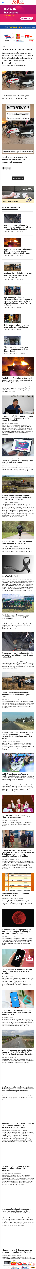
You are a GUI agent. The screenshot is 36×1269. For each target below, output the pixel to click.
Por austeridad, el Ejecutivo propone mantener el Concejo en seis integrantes (17, 1168)
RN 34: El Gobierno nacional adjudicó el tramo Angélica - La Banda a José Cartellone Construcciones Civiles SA (18, 1052)
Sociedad (12, 820)
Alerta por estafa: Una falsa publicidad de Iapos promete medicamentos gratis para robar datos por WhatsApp (18, 1089)
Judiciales (14, 1255)
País (14, 741)
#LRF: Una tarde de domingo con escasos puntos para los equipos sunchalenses (15, 617)
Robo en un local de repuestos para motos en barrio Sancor (16, 326)
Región (11, 1057)
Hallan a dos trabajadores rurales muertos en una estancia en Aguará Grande (18, 275)
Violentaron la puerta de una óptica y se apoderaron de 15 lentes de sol (16, 349)
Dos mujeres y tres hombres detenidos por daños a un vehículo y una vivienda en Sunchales (18, 227)
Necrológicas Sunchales (21, 579)
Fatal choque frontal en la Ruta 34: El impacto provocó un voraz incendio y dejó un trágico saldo (18, 251)
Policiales (4, 47)
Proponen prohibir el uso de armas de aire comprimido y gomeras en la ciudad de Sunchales (17, 418)
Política (21, 1130)
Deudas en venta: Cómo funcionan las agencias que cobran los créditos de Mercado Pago (17, 1012)
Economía (6, 1017)
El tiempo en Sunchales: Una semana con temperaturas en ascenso (17, 542)
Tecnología (6, 976)
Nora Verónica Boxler (10, 576)
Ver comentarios (18, 178)
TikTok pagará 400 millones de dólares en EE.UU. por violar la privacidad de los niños (18, 971)
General (11, 546)
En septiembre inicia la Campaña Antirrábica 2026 (15, 894)
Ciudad (11, 423)
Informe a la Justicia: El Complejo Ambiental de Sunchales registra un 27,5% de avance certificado (16, 497)
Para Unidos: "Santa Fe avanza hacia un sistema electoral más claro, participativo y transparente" (18, 1125)
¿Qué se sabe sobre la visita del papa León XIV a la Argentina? (16, 816)
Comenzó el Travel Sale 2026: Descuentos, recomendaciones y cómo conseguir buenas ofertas (17, 461)
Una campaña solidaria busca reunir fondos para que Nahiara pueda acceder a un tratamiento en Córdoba (17, 1211)
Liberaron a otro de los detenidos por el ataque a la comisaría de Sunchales (17, 1251)
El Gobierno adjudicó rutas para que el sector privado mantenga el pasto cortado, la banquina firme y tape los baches (17, 735)
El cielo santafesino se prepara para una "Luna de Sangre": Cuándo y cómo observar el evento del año (17, 931)
